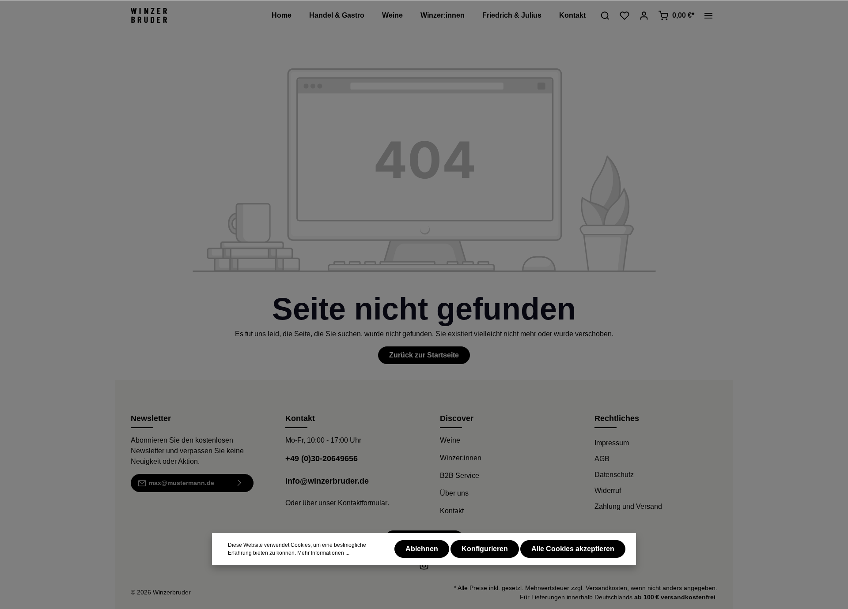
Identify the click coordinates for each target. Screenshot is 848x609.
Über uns (454, 493)
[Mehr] (708, 15)
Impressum (611, 443)
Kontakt (452, 511)
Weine (450, 440)
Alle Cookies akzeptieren (572, 549)
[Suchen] (605, 15)
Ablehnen (421, 549)
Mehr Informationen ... (323, 553)
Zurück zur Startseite (424, 355)
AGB (602, 458)
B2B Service (459, 475)
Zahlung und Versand (628, 506)
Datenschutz (614, 474)
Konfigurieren (485, 549)
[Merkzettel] (624, 15)
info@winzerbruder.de (327, 481)
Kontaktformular (362, 503)
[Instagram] (424, 567)
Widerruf (607, 490)
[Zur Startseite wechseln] (149, 15)
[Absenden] (240, 483)
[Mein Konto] (644, 15)
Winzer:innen (460, 458)
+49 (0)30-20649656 (321, 458)
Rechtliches (616, 418)
